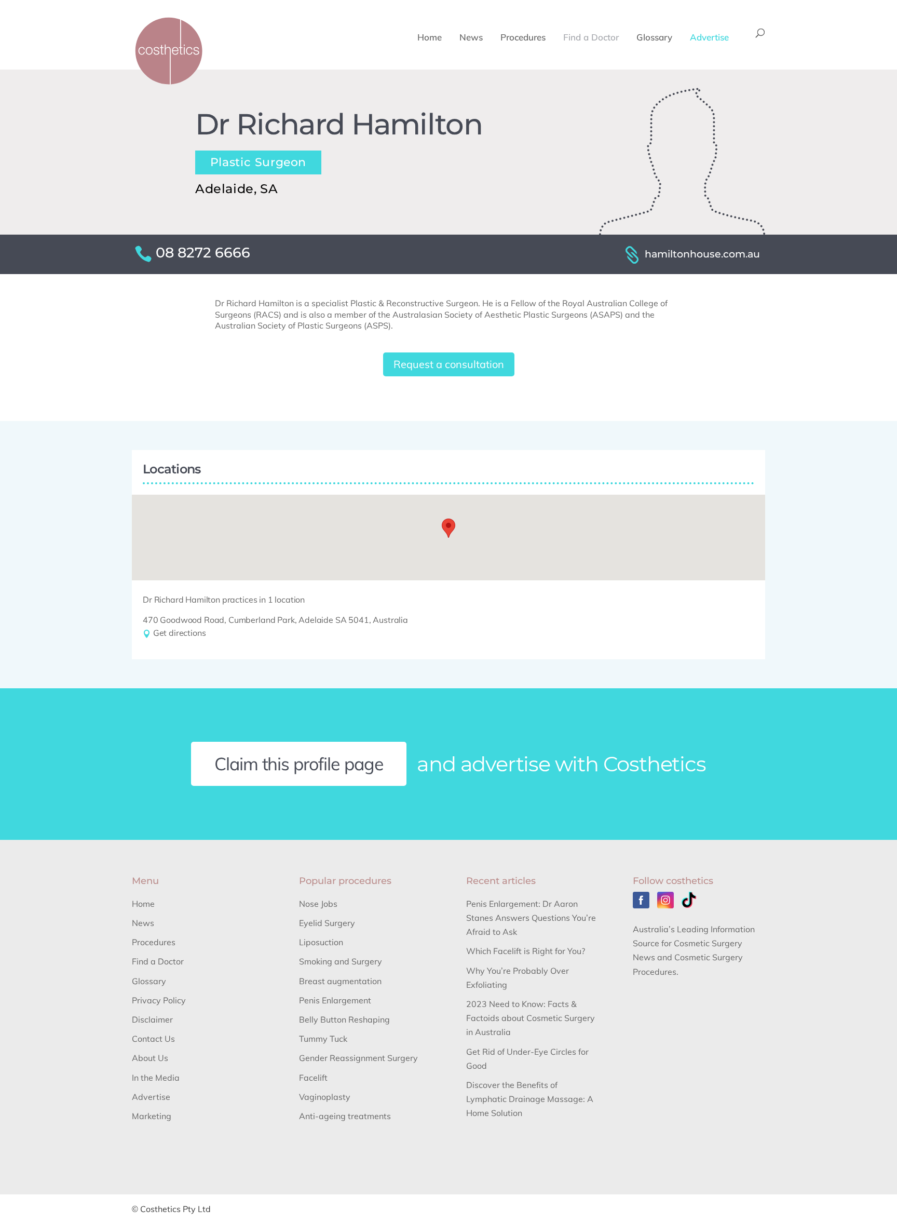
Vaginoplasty (324, 1097)
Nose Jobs (318, 904)
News (471, 38)
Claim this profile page (299, 764)
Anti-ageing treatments (345, 1116)
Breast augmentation (340, 981)
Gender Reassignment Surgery (358, 1058)
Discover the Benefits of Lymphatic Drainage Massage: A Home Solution (529, 1099)
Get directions (178, 633)
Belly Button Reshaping (344, 1019)
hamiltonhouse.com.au (702, 254)
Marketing (151, 1116)
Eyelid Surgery (327, 923)
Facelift (313, 1077)
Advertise (709, 38)
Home (429, 38)
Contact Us (153, 1038)
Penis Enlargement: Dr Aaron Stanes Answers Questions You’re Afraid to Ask (531, 918)
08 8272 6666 (203, 252)
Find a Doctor (591, 38)
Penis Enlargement (335, 1000)
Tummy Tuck (323, 1038)
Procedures (523, 38)
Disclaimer (152, 1019)
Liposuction (321, 942)
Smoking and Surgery (340, 961)
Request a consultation (448, 364)
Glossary (654, 38)
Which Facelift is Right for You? (525, 951)
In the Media (156, 1077)
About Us (150, 1058)
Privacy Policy (159, 1000)
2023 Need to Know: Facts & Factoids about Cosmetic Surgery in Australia (530, 1018)
